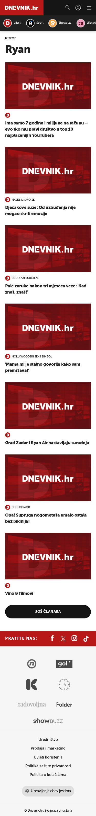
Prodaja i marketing (48, 748)
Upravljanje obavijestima (51, 791)
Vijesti (17, 23)
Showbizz (65, 23)
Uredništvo (48, 740)
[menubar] (78, 8)
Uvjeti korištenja (48, 757)
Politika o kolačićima (48, 775)
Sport (39, 23)
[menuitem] (78, 7)
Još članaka (48, 612)
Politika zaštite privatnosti (48, 766)
